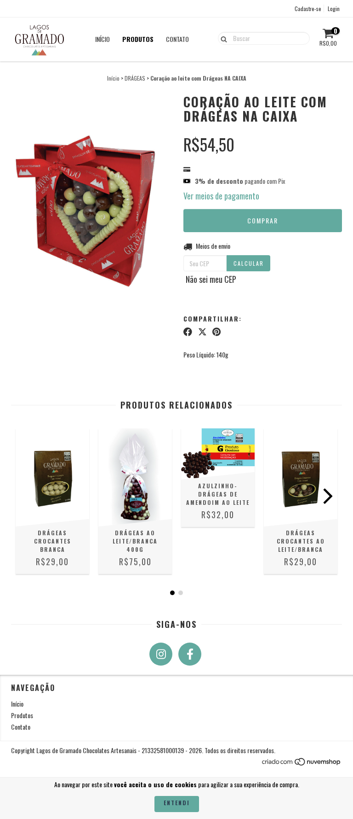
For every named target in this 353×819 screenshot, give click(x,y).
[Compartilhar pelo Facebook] (187, 331)
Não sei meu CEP (211, 279)
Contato (177, 39)
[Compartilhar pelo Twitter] (202, 331)
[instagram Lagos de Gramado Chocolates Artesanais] (160, 654)
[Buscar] (222, 37)
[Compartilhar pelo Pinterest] (216, 331)
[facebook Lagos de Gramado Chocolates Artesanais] (189, 654)
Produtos (138, 39)
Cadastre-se (308, 8)
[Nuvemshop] (302, 763)
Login (334, 8)
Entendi (177, 803)
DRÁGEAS (135, 78)
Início (102, 39)
